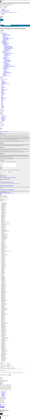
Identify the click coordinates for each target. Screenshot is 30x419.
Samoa (2, 101)
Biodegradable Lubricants (6, 43)
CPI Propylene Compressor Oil (8, 46)
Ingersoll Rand (3, 87)
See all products (2, 111)
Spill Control (4, 40)
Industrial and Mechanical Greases (7, 52)
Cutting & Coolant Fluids (7, 64)
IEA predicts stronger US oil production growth (7, 189)
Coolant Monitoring (6, 63)
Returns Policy (3, 394)
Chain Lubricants (5, 44)
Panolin (2, 96)
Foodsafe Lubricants (5, 50)
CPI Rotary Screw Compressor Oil (8, 47)
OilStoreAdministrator (6, 131)
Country (13, 367)
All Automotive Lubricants (6, 34)
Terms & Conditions (3, 392)
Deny (3, 12)
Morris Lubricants (3, 92)
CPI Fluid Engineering (4, 82)
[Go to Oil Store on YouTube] (3, 407)
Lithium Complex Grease (7, 55)
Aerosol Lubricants (3, 33)
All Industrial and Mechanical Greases (8, 53)
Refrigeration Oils (5, 68)
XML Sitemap (3, 396)
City (7, 365)
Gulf (2, 85)
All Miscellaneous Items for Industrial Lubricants (10, 66)
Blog (2, 26)
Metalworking (4, 62)
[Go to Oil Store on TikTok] (4, 407)
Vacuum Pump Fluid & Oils (6, 75)
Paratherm (2, 97)
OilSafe (2, 95)
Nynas (2, 94)
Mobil (2, 91)
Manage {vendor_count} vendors (5, 10)
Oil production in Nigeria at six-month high (6, 185)
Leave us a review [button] (2, 409)
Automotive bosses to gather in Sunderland (5, 192)
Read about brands (5, 79)
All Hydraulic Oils (6, 59)
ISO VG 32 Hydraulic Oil (7, 60)
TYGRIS (2, 106)
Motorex (2, 93)
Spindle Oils (4, 73)
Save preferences (10, 12)
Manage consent (2, 411)
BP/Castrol (2, 81)
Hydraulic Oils (4, 58)
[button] (15, 1)
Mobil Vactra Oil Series (7, 72)
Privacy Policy (3, 14)
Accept (1, 12)
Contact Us (2, 125)
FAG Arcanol (3, 84)
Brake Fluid (4, 36)
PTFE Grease (6, 56)
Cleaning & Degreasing (4, 41)
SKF (2, 102)
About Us (2, 124)
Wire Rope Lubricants (6, 57)
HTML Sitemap (3, 119)
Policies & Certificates (4, 115)
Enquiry (1, 370)
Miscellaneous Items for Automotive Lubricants (8, 38)
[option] (15, 203)
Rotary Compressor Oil (7, 49)
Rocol (2, 100)
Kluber (2, 88)
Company (1, 199)
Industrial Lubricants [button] (3, 42)
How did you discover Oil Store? (4, 368)
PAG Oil (5, 69)
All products (1, 79)
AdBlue (2, 80)
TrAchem (2, 105)
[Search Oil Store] (0, 21)
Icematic (2, 86)
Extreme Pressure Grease (7, 54)
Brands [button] (1, 17)
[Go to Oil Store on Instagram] (1, 407)
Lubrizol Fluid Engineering (4, 89)
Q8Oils (2, 99)
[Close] (1, 414)
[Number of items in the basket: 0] (0, 23)
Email (1, 168)
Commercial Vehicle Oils (6, 37)
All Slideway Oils (6, 71)
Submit (1, 377)
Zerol (2, 108)
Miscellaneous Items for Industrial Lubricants (8, 65)
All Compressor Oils (6, 45)
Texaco (2, 104)
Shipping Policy (3, 118)
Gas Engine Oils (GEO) (5, 51)
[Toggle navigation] (0, 24)
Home (0, 26)
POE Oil (5, 70)
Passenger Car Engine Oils (6, 39)
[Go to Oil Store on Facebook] (0, 407)
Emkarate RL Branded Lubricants (5, 83)
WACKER (2, 107)
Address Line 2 (9, 364)
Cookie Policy (3, 13)
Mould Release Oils (5, 67)
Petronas (2, 98)
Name (1, 167)
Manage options (3, 9)
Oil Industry (5, 26)
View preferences (6, 12)
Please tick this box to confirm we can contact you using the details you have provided (13, 372)
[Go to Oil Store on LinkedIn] (2, 407)
